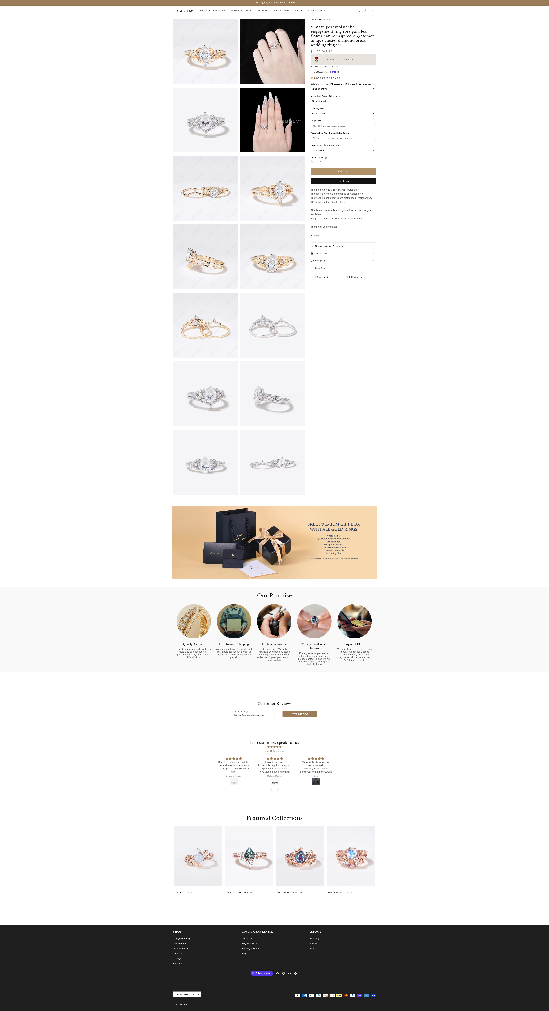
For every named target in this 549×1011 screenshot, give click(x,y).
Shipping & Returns (251, 948)
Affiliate (314, 943)
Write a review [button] (300, 714)
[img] (274, 747)
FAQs (244, 953)
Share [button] (316, 235)
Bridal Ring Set (180, 943)
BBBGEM (183, 1004)
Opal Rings (182, 892)
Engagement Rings (182, 938)
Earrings (177, 958)
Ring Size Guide (249, 943)
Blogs (313, 948)
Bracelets (177, 963)
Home (313, 19)
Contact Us (247, 938)
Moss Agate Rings (238, 892)
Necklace (177, 953)
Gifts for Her (325, 19)
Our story (314, 938)
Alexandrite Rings (288, 892)
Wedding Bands (180, 948)
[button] (214, 11)
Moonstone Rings (338, 892)
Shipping (315, 67)
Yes (319, 161)
